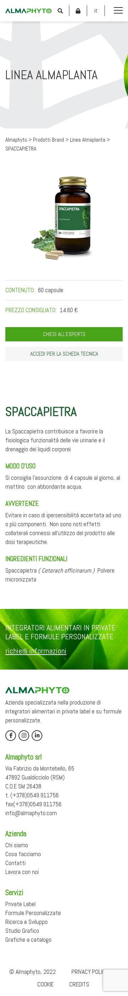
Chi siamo (16, 845)
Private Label (20, 904)
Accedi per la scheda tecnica (64, 353)
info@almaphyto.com (31, 813)
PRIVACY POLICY (89, 972)
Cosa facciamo (23, 854)
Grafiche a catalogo (28, 940)
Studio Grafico (22, 931)
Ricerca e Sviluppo (26, 922)
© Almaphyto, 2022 (32, 972)
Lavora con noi (22, 872)
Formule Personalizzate (33, 913)
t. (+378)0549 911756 (32, 795)
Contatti (15, 863)
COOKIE (45, 984)
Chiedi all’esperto (64, 334)
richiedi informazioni (35, 651)
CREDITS (79, 984)
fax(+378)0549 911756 (33, 804)
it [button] (95, 10)
